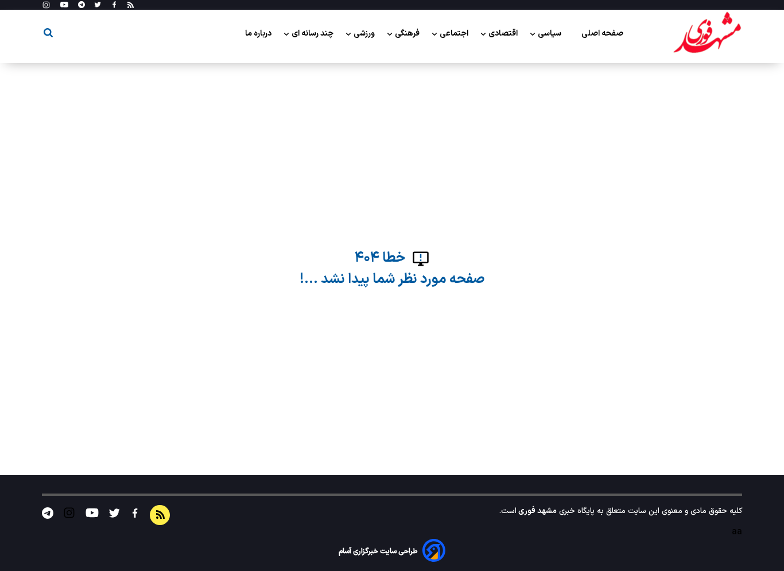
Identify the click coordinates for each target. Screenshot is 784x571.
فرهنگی (408, 34)
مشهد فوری (537, 511)
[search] (48, 34)
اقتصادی (503, 34)
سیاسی (550, 34)
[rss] (130, 5)
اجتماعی (455, 34)
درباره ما (259, 34)
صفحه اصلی (602, 34)
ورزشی (365, 34)
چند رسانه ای (313, 34)
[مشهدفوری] (707, 33)
